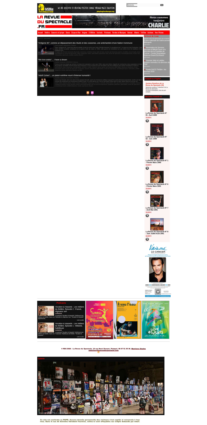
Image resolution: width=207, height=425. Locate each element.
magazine (84, 53)
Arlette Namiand (68, 52)
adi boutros (58, 67)
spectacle (65, 55)
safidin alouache (72, 86)
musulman (93, 68)
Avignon (84, 32)
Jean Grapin (132, 52)
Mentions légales (138, 348)
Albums (136, 32)
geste (103, 67)
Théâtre (47, 32)
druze (94, 52)
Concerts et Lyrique (57, 32)
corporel (94, 67)
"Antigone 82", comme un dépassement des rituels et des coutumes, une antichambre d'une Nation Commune (85, 43)
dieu (115, 83)
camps (78, 83)
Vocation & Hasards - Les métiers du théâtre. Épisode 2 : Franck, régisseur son (69, 309)
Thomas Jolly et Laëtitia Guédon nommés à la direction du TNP (157, 53)
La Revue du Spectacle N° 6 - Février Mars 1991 (157, 185)
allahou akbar (67, 83)
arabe (73, 83)
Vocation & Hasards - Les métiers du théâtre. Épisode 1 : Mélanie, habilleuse (69, 325)
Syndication (103, 352)
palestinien (95, 53)
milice (89, 53)
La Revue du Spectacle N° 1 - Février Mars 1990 (157, 161)
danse (99, 67)
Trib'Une (143, 32)
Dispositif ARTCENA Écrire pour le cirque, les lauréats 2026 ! (156, 68)
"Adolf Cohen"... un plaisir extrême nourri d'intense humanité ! (64, 75)
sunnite (71, 55)
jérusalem (58, 68)
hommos (124, 67)
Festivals (100, 32)
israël (135, 67)
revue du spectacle (115, 53)
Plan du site (93, 352)
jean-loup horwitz (85, 84)
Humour (130, 32)
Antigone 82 (58, 52)
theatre (81, 55)
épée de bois (100, 52)
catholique (84, 83)
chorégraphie (77, 67)
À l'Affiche (92, 32)
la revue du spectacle (69, 53)
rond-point (131, 68)
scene (135, 53)
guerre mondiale (130, 83)
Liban (78, 53)
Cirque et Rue (75, 32)
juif (63, 68)
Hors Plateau (159, 32)
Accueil (40, 32)
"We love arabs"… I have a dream (52, 60)
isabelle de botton (60, 84)
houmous (130, 67)
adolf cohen (58, 83)
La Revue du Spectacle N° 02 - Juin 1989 (156, 138)
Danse (68, 32)
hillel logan (117, 67)
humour (138, 83)
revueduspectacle (126, 53)
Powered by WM (113, 352)
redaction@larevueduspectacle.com (103, 350)
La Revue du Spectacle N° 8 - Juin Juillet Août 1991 (157, 232)
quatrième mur (103, 53)
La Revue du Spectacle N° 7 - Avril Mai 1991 (157, 209)
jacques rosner (75, 84)
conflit (89, 67)
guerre (120, 52)
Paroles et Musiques (119, 32)
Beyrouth (76, 52)
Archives (150, 32)
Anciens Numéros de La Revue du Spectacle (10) (155, 84)
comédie (102, 83)
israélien (125, 52)
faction (107, 52)
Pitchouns (107, 32)
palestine (117, 84)
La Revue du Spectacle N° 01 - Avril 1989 (156, 114)
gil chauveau (114, 52)
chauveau (83, 52)
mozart (87, 68)
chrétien (89, 52)
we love (80, 70)
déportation (109, 83)
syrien (76, 55)
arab (64, 67)
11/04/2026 (58, 330)
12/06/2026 (58, 313)
